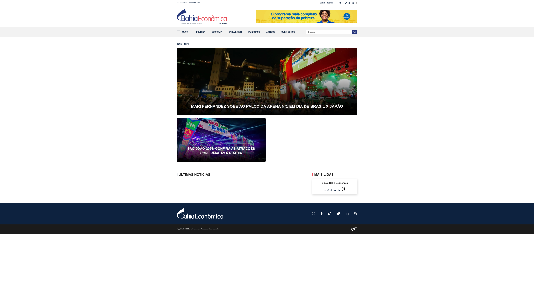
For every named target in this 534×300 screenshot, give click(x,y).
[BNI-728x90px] (306, 16)
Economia (217, 32)
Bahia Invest (235, 32)
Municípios (254, 32)
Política (200, 32)
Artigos (270, 32)
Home (179, 44)
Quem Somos (288, 32)
